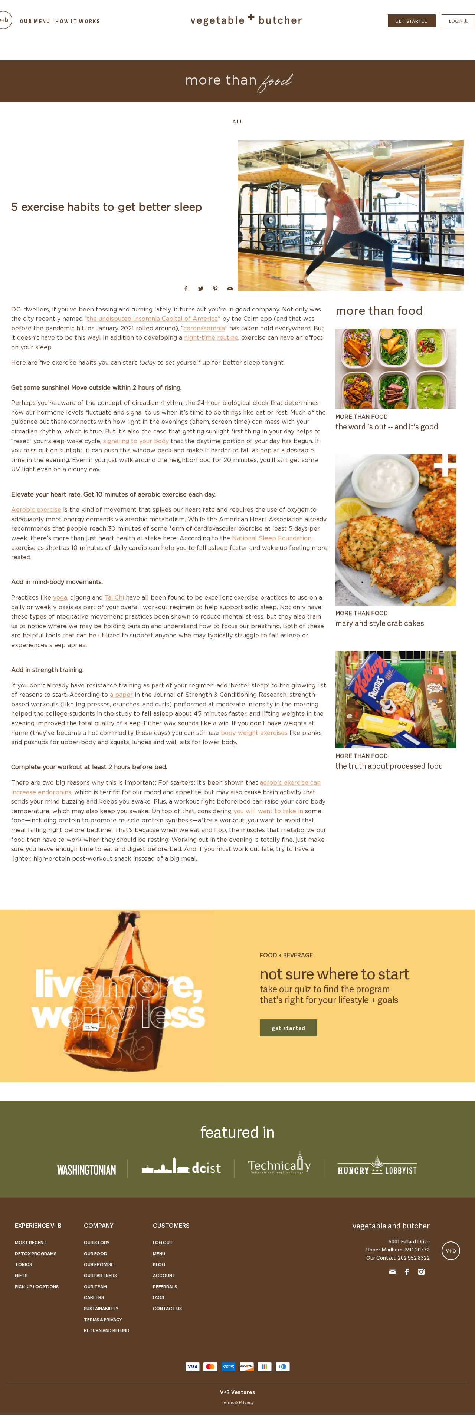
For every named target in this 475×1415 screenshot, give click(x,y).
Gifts (21, 1275)
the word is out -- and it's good (386, 426)
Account (164, 1275)
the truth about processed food (389, 765)
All (237, 121)
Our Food (95, 1253)
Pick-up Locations (37, 1286)
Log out (163, 1242)
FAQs (158, 1297)
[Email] (392, 1273)
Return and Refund (107, 1330)
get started (288, 1028)
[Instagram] (421, 1273)
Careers (94, 1297)
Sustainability (101, 1308)
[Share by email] (230, 288)
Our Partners (100, 1275)
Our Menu (35, 21)
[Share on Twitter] (200, 288)
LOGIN (456, 20)
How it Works (77, 21)
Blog (159, 1264)
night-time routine (211, 338)
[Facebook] (407, 1273)
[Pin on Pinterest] (215, 288)
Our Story (96, 1242)
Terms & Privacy (103, 1319)
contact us (167, 1308)
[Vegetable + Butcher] (246, 24)
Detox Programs (35, 1253)
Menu (159, 1253)
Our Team (95, 1286)
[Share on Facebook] (186, 288)
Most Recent (31, 1242)
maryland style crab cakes (379, 622)
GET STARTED (411, 20)
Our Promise (99, 1264)
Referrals (165, 1286)
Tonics (23, 1264)
